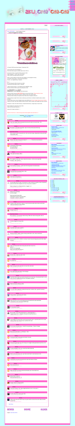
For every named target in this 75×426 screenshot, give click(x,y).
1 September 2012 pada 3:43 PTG (16, 198)
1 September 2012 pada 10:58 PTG (16, 290)
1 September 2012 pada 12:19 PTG (16, 135)
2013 (52, 185)
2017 (52, 182)
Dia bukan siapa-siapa (55, 135)
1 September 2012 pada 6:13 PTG (16, 234)
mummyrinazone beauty (14, 397)
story (11, 264)
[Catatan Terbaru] (10, 410)
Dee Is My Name (54, 162)
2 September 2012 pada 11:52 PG (16, 332)
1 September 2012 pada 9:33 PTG (16, 279)
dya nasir (11, 253)
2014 (52, 184)
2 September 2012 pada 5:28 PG (15, 327)
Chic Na (11, 287)
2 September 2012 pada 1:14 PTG (16, 338)
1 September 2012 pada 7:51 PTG (16, 261)
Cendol (11, 298)
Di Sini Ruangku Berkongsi (56, 131)
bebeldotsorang (13, 275)
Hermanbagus (54, 169)
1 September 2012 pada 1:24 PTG (16, 161)
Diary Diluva (54, 172)
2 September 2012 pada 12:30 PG (16, 314)
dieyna (11, 330)
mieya (11, 258)
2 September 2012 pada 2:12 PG (15, 321)
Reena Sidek (12, 374)
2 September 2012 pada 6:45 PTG (16, 354)
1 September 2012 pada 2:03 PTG (16, 166)
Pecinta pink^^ (12, 392)
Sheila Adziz (12, 164)
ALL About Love (54, 134)
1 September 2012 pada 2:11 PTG (16, 172)
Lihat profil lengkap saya (59, 50)
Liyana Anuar (12, 237)
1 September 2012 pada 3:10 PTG (16, 187)
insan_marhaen (13, 293)
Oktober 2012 (54, 190)
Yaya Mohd (12, 219)
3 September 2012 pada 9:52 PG (15, 371)
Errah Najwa (12, 335)
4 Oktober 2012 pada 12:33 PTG (15, 401)
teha (11, 151)
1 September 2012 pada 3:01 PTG (16, 177)
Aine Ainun (12, 190)
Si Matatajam (12, 346)
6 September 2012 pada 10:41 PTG (16, 394)
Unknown (11, 175)
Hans (52, 152)
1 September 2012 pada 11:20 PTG (16, 302)
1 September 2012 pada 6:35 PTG (16, 241)
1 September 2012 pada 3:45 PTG (16, 205)
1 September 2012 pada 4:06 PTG (16, 223)
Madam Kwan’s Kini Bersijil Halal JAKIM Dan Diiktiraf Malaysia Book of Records (59, 149)
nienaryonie (12, 231)
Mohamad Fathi (13, 324)
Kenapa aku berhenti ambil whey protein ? (58, 145)
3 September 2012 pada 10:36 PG (16, 383)
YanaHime (12, 282)
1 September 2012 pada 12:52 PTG (16, 154)
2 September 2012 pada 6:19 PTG (16, 349)
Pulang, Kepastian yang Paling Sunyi (57, 163)
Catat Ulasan (11, 404)
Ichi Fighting (12, 143)
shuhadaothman (13, 180)
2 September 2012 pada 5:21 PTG (16, 343)
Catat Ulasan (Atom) (13, 412)
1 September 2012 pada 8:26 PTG (16, 272)
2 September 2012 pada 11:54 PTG (16, 360)
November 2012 (55, 189)
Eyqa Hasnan (12, 120)
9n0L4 (11, 386)
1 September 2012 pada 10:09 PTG (16, 284)
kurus (11, 244)
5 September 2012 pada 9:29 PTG (16, 389)
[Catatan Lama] (43, 410)
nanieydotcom (12, 311)
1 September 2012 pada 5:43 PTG (16, 228)
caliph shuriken (13, 352)
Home (8, 31)
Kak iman (11, 269)
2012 (52, 186)
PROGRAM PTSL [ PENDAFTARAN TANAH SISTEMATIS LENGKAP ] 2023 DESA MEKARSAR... (58, 166)
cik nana (11, 341)
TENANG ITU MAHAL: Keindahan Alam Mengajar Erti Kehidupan (58, 128)
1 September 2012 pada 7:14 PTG (16, 250)
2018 (52, 181)
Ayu (10, 357)
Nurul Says (12, 317)
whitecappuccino (13, 305)
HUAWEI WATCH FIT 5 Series (56, 153)
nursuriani (12, 363)
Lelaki (11, 169)
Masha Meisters (13, 157)
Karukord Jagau (54, 126)
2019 (52, 180)
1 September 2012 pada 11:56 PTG (16, 308)
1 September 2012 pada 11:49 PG (16, 123)
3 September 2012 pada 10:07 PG (16, 378)
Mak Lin (11, 138)
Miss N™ (58, 46)
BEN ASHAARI (54, 144)
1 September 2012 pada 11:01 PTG (16, 295)
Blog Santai (12, 126)
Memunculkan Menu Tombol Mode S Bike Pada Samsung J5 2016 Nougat (58, 171)
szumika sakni (12, 381)
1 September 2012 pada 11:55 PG (16, 128)
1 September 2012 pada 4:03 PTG (16, 216)
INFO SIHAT (12, 31)
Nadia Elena (12, 208)
